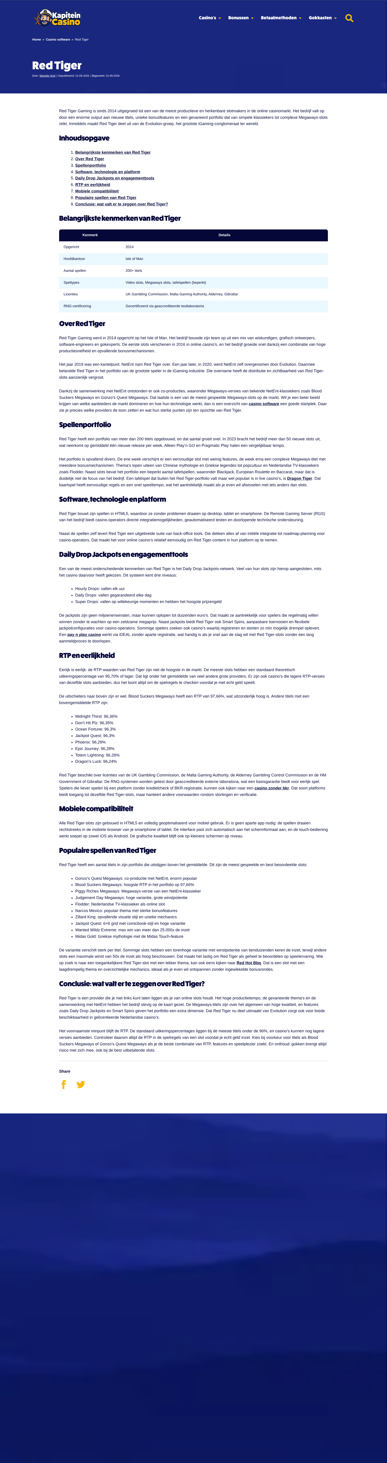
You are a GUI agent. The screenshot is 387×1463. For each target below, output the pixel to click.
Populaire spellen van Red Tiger (105, 197)
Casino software (58, 39)
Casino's (207, 18)
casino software (264, 404)
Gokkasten (320, 18)
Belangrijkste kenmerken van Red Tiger (113, 152)
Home (36, 39)
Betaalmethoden (279, 18)
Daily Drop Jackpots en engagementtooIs (114, 178)
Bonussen (238, 18)
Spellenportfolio (90, 165)
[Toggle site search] (349, 18)
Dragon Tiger (299, 478)
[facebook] (67, 1087)
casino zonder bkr (271, 788)
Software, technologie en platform (107, 172)
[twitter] (84, 1087)
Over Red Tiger (89, 159)
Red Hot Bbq (248, 963)
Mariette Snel (48, 75)
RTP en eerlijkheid (92, 184)
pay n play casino (84, 634)
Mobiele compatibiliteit (97, 191)
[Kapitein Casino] (57, 18)
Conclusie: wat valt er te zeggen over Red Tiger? (121, 204)
